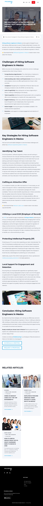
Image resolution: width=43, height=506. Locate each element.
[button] (4, 37)
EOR (5, 217)
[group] (21, 37)
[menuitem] (27, 481)
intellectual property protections (10, 258)
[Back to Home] (8, 2)
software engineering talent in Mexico (17, 144)
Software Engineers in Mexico (20, 52)
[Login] (26, 2)
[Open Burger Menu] (38, 2)
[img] (36, 37)
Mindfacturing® (17, 337)
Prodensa (6, 19)
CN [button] (33, 2)
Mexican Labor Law (18, 205)
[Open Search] (29, 2)
